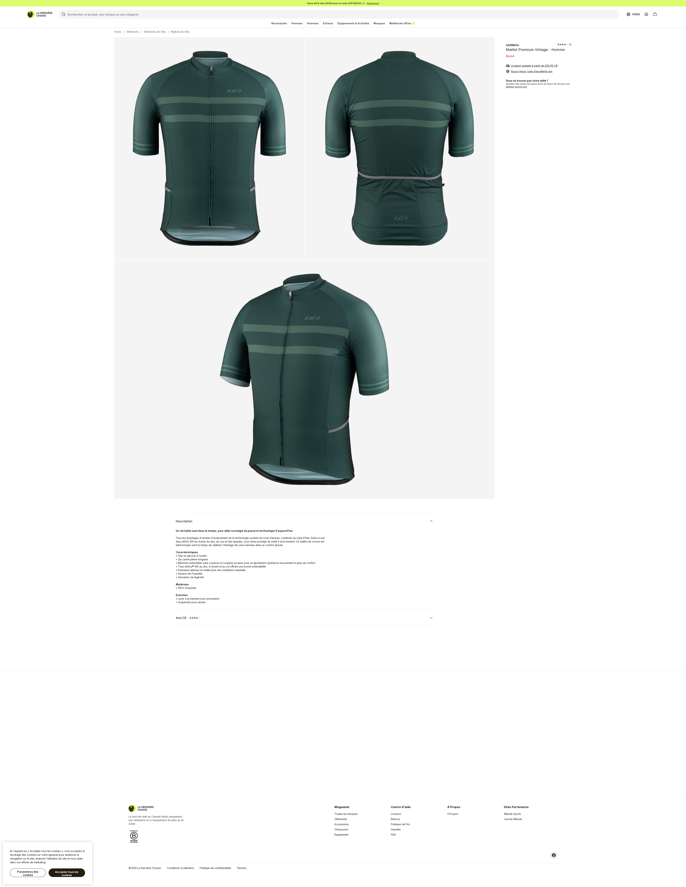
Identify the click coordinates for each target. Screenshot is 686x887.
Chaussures (341, 829)
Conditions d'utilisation (180, 867)
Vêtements (132, 31)
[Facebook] (553, 855)
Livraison (396, 813)
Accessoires (341, 824)
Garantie (396, 829)
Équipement (341, 834)
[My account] (646, 14)
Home (117, 31)
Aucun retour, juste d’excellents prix (531, 71)
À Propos (452, 813)
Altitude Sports (512, 813)
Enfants (328, 23)
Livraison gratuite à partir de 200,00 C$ (534, 65)
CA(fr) (636, 14)
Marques (379, 23)
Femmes (297, 23)
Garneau (512, 45)
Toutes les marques (346, 813)
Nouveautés (279, 23)
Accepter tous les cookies (66, 873)
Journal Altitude (513, 819)
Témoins (242, 867)
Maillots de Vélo (180, 31)
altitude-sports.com (516, 86)
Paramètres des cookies (27, 873)
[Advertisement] (286, 734)
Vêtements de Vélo (155, 31)
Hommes (313, 23)
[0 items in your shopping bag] (654, 14)
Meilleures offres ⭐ (402, 23)
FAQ (393, 834)
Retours (395, 819)
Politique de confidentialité (215, 867)
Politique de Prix (400, 824)
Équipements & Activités (353, 23)
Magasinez (373, 3)
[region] (47, 863)
